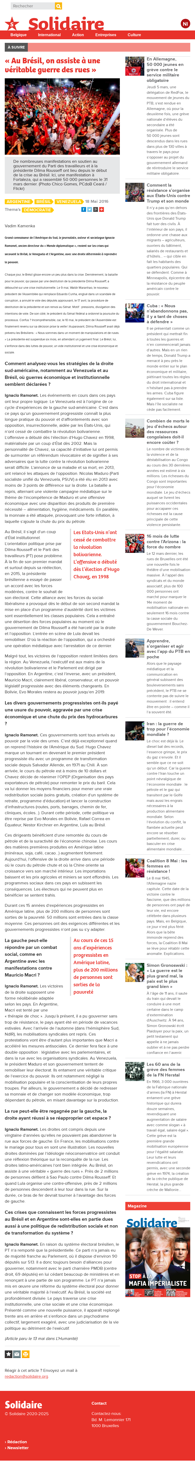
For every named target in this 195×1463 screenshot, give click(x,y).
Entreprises (105, 35)
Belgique (18, 35)
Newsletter (18, 1447)
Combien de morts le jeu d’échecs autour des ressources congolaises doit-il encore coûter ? (168, 431)
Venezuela (69, 201)
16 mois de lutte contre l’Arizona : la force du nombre (166, 542)
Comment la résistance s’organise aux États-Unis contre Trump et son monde (168, 193)
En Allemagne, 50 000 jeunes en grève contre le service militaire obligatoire (165, 69)
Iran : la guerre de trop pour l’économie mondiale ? (168, 729)
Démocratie (37, 210)
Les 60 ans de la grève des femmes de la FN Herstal (166, 1070)
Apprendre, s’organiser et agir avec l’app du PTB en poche (168, 649)
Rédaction (17, 1441)
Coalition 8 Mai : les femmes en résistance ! (167, 866)
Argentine (18, 201)
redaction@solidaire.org (26, 1376)
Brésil (43, 201)
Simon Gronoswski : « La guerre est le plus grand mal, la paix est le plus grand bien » (167, 976)
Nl (185, 24)
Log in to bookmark (8, 1354)
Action (78, 35)
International (49, 35)
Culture (134, 35)
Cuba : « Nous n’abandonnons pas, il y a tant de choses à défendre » (167, 314)
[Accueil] (25, 1407)
